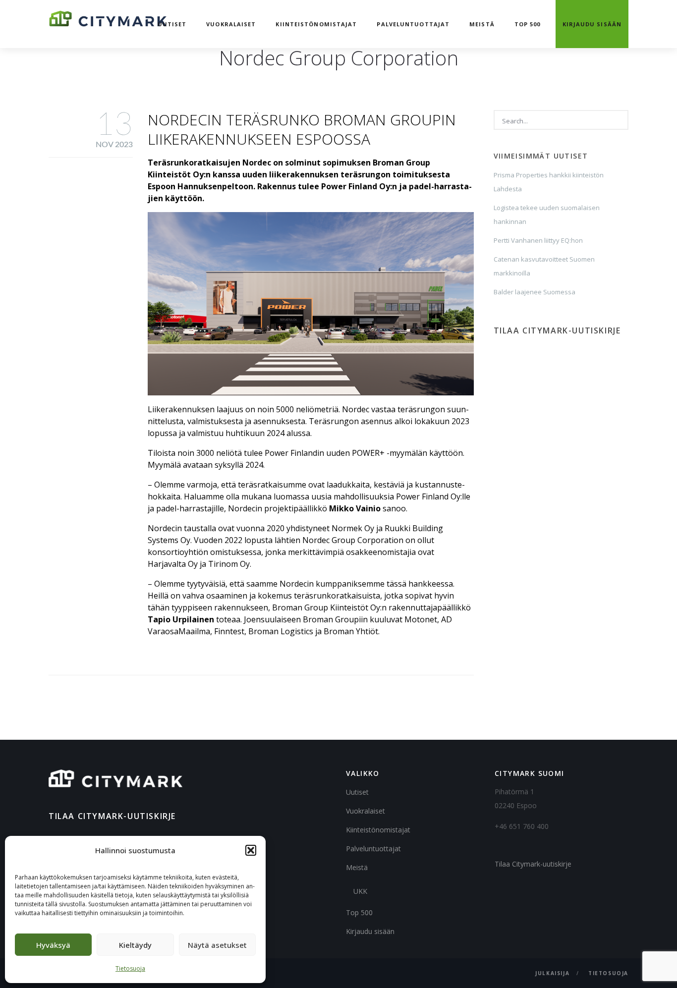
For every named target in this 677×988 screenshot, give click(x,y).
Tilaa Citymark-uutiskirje (533, 864)
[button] (251, 850)
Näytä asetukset (217, 945)
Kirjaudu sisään (592, 24)
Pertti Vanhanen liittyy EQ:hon (538, 240)
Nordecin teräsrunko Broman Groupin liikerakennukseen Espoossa (302, 129)
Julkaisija (552, 973)
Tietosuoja (130, 968)
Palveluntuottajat (413, 24)
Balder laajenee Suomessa (534, 291)
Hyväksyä (53, 945)
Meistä (482, 24)
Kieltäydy (135, 945)
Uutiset (172, 24)
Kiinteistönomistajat (316, 24)
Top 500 (527, 24)
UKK (360, 891)
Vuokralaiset (231, 24)
